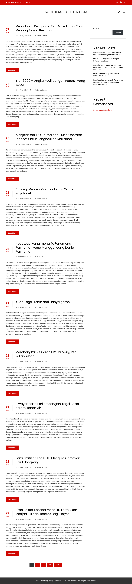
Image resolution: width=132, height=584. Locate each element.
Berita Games (42, 36)
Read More (12, 70)
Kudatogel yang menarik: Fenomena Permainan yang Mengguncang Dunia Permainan (45, 247)
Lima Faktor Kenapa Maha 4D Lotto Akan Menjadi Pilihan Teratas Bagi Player (46, 512)
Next (58, 564)
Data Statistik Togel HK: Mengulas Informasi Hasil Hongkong (48, 460)
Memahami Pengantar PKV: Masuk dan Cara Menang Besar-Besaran (49, 28)
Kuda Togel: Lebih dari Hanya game (43, 302)
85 (50, 564)
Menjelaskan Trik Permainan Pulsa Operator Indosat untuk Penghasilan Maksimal (49, 137)
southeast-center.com (66, 12)
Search (96, 29)
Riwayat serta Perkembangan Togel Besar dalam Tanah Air (47, 406)
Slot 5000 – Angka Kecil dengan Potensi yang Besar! (50, 82)
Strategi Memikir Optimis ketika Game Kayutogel (44, 191)
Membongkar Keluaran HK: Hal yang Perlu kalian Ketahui (47, 354)
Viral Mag (80, 581)
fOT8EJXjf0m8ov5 (24, 36)
